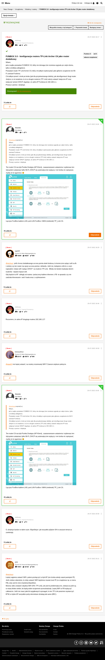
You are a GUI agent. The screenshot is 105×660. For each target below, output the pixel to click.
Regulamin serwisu (53, 653)
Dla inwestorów (43, 632)
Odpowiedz (95, 106)
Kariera (55, 634)
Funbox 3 (87, 54)
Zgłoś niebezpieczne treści (70, 650)
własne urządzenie (90, 57)
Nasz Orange (8, 9)
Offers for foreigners (42, 655)
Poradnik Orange (14, 653)
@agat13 (9, 364)
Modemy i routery (31, 9)
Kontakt (55, 632)
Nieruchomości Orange (27, 655)
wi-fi (95, 54)
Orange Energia (26, 653)
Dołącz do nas (77, 3)
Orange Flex (5, 650)
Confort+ (4, 653)
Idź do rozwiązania (95, 23)
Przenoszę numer (7, 629)
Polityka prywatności (80, 653)
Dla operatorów (43, 629)
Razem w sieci (39, 650)
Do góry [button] (6, 619)
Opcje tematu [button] (8, 15)
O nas (55, 629)
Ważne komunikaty (39, 653)
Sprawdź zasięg (28, 632)
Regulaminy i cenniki (8, 634)
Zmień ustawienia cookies (53, 650)
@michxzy (12, 140)
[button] (101, 37)
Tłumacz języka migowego (88, 650)
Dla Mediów (42, 634)
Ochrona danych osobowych (10, 655)
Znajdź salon (27, 629)
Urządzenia (19, 9)
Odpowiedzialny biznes (25, 650)
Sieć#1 (14, 650)
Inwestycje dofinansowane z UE (59, 655)
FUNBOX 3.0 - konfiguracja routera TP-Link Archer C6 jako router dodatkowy (37, 57)
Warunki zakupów (66, 653)
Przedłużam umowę (7, 632)
